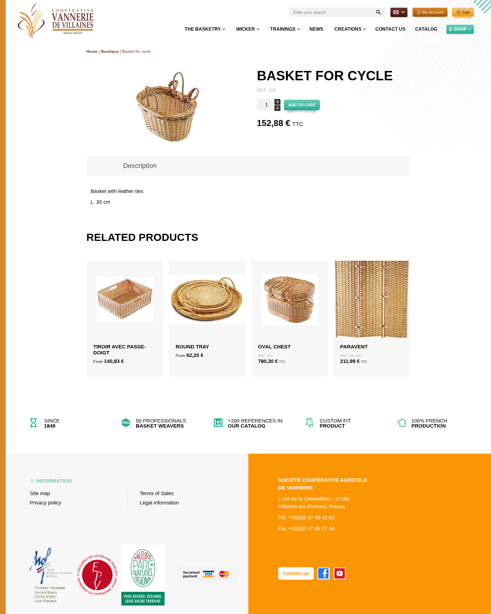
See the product (124, 327)
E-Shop (458, 29)
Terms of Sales (157, 493)
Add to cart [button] (289, 314)
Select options (124, 314)
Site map (40, 493)
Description (140, 165)
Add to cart (302, 105)
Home (91, 51)
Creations (347, 29)
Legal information (159, 503)
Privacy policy (45, 503)
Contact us (390, 29)
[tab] (139, 165)
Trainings (283, 29)
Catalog (426, 29)
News (316, 29)
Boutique (110, 51)
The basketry (203, 29)
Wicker (245, 29)
